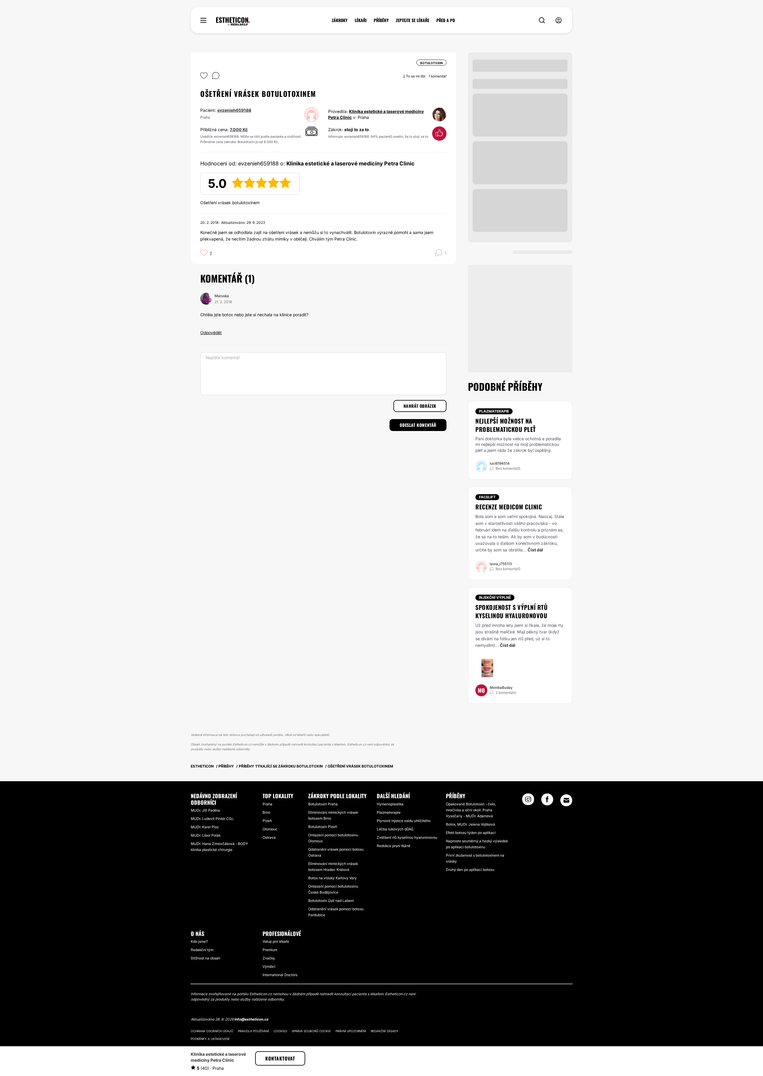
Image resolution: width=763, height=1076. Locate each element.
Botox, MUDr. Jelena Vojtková (470, 824)
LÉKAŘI (361, 20)
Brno (266, 812)
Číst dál (535, 549)
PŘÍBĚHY (381, 20)
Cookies (280, 1031)
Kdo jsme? (199, 941)
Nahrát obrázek (420, 406)
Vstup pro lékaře (276, 941)
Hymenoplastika (390, 804)
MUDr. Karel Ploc (205, 827)
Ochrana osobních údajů (212, 1031)
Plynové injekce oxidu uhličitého (403, 820)
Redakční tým (202, 950)
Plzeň (267, 820)
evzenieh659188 (234, 110)
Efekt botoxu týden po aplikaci (471, 832)
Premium (270, 950)
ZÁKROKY (340, 20)
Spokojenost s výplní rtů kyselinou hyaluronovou (511, 611)
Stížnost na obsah (205, 958)
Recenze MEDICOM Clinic (508, 506)
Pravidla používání (253, 1031)
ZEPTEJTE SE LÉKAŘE (412, 20)
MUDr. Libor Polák (206, 835)
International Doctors (280, 975)
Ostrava (269, 837)
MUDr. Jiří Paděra (205, 810)
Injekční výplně (495, 597)
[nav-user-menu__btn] (558, 20)
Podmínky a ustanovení (210, 1039)
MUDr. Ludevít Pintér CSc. (212, 818)
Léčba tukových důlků (395, 829)
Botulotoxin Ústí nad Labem (331, 900)
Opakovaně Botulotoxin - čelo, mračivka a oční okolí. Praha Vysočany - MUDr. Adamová (471, 810)
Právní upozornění (351, 1031)
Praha (267, 804)
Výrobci (269, 966)
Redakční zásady (384, 1031)
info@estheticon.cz (252, 1019)
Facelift (487, 497)
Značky (269, 958)
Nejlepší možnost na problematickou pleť (505, 425)
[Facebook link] (547, 801)
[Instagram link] (528, 801)
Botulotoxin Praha (323, 804)
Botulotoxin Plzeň (322, 826)
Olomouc (270, 829)
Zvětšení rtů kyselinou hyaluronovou (407, 837)
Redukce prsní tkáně (393, 846)
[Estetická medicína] (233, 21)
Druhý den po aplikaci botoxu (470, 869)
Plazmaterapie (494, 411)
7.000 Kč (239, 129)
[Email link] (566, 800)
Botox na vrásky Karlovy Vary (332, 878)
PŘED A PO (445, 20)
